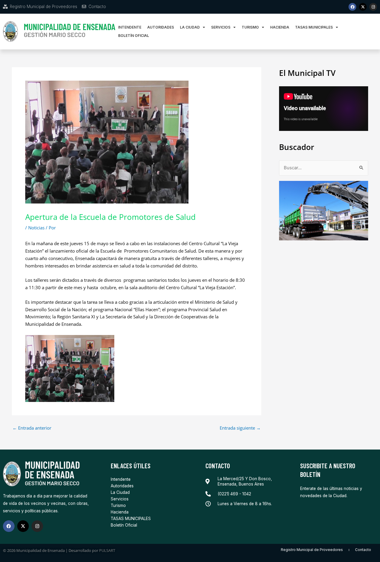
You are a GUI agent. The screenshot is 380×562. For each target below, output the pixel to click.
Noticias (36, 228)
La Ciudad (190, 27)
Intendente (129, 27)
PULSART (107, 550)
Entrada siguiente (240, 428)
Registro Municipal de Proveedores (312, 549)
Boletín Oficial (133, 35)
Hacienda (279, 27)
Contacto (363, 549)
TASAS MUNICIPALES (314, 27)
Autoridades (160, 27)
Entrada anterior (31, 428)
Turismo (250, 27)
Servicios (220, 27)
